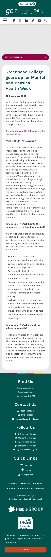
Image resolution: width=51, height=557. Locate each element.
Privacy (11, 488)
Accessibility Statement (31, 488)
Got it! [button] (26, 550)
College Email (27, 474)
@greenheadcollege (27, 438)
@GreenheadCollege (26, 434)
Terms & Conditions (32, 483)
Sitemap (12, 483)
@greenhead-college (26, 442)
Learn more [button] (10, 542)
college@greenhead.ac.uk (27, 419)
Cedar (28, 470)
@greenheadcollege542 (27, 450)
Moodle (28, 465)
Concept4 (37, 499)
